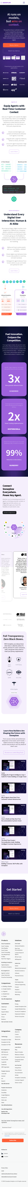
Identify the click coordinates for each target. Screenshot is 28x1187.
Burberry (3, 1019)
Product (17, 987)
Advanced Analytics (19, 946)
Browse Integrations (9, 512)
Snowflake (3, 1092)
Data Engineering (19, 982)
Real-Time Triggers (5, 959)
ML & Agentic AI (5, 971)
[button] (23, 3)
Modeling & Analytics (6, 962)
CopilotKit (3, 1062)
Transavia (3, 1009)
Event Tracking (5, 946)
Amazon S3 (4, 1097)
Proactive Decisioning (6, 977)
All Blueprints (18, 959)
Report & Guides (19, 1052)
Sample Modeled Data (20, 1009)
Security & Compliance (20, 1011)
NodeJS (3, 1081)
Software (17, 973)
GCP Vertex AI (4, 1054)
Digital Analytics (5, 965)
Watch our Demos (14, 914)
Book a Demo (14, 45)
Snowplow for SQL (5, 1042)
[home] (10, 3)
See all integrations (6, 1109)
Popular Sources (5, 1071)
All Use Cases (18, 957)
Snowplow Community (20, 1078)
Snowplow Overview (20, 1057)
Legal (2, 1171)
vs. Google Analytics (6, 989)
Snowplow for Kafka (6, 1040)
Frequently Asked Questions (19, 1060)
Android (3, 1076)
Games (16, 966)
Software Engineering (20, 984)
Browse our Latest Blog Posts (14, 752)
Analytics (17, 989)
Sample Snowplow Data (20, 1006)
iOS (2, 1078)
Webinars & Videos (19, 1054)
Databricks (4, 1064)
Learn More (14, 152)
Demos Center (18, 1083)
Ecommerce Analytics (6, 967)
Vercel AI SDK (4, 1059)
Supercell (3, 1014)
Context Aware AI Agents (19, 953)
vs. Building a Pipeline (6, 986)
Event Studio (4, 950)
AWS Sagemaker (5, 1067)
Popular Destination (6, 1087)
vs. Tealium (4, 996)
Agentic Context (5, 973)
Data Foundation (5, 944)
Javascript (3, 1073)
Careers (17, 1034)
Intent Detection (5, 975)
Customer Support (19, 1080)
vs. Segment (4, 991)
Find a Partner (18, 1070)
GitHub (16, 1075)
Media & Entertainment (20, 968)
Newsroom (17, 1039)
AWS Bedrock (4, 1052)
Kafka (2, 1102)
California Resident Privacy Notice (9, 1174)
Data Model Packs (5, 954)
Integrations (18, 1068)
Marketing (17, 994)
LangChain (4, 1057)
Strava (3, 1017)
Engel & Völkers (5, 1012)
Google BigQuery (5, 1095)
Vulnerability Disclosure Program (8, 1177)
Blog (16, 1050)
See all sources (5, 1083)
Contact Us (17, 1037)
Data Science (18, 992)
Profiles (3, 957)
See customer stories (6, 1022)
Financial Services (19, 976)
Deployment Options (20, 1014)
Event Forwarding (5, 952)
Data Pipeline (4, 948)
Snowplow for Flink (6, 1045)
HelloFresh (4, 1007)
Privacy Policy (4, 1168)
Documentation (19, 1073)
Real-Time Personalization (18, 949)
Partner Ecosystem (19, 1016)
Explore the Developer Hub (5, 1112)
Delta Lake (4, 1100)
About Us (17, 1032)
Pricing (16, 1004)
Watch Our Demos (14, 51)
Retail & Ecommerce (20, 971)
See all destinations (6, 1105)
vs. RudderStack (5, 994)
